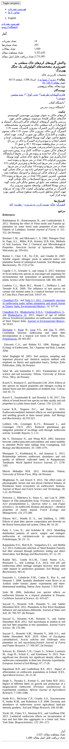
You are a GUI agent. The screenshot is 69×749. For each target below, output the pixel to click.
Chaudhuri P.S (10, 300)
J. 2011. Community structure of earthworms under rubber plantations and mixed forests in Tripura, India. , (34, 303)
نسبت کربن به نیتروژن (36, 204)
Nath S (28, 300)
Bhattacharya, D (17, 315)
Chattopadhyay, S (54, 312)
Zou (51, 329)
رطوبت (18, 204)
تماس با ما (14, 12)
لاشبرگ (61, 204)
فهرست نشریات (17, 9)
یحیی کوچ (32, 94)
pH (11, 204)
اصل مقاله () (53, 82)
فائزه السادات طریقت (53, 94)
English (12, 18)
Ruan (21, 329)
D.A (40, 312)
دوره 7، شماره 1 (47, 79)
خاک (52, 204)
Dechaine (8, 329)
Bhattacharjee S (28, 312)
